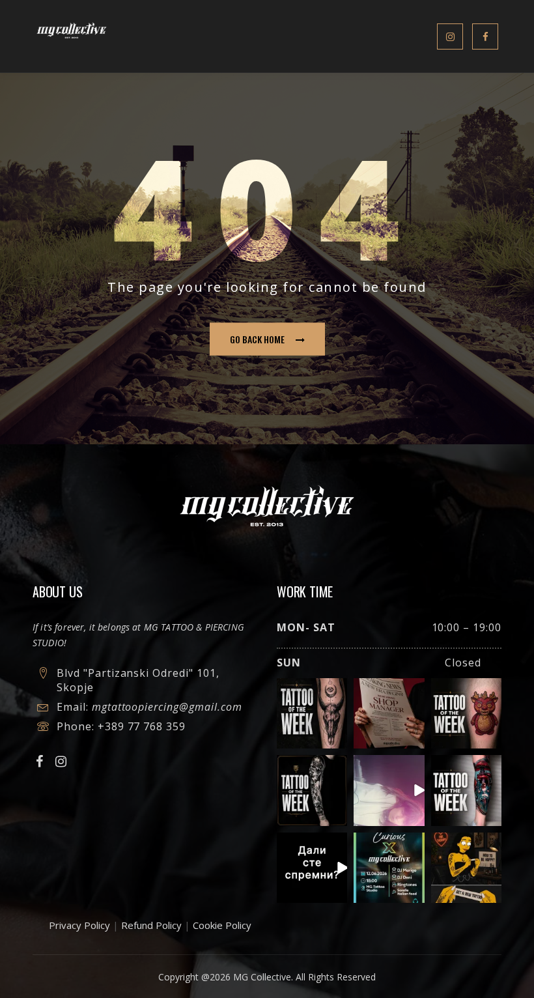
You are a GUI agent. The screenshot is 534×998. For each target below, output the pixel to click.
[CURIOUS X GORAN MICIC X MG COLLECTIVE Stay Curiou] (389, 790)
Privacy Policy (79, 925)
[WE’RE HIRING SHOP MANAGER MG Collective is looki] (389, 713)
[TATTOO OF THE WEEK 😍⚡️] (312, 790)
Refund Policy (151, 925)
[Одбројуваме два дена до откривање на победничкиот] (312, 868)
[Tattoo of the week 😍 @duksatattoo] (312, 713)
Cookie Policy (222, 925)
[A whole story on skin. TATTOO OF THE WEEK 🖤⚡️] (466, 790)
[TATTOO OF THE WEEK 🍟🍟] (466, 713)
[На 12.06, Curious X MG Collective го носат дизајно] (389, 868)
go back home (257, 339)
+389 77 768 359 (142, 726)
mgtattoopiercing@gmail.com (167, 707)
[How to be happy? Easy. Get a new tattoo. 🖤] (466, 868)
